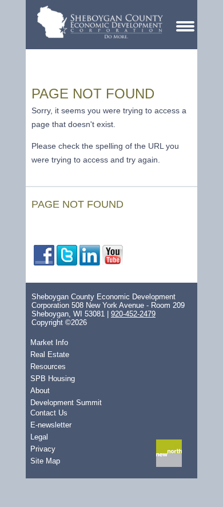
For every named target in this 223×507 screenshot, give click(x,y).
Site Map (45, 461)
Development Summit (66, 402)
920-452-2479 (133, 314)
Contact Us (48, 413)
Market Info (49, 342)
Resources (48, 366)
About (40, 390)
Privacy (42, 449)
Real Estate (49, 354)
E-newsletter (50, 425)
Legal (39, 437)
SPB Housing (52, 378)
